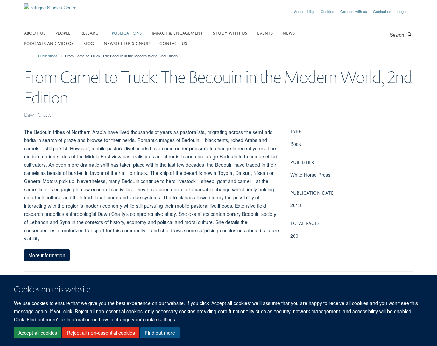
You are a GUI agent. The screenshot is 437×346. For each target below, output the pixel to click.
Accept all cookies (37, 332)
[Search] (409, 34)
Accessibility (304, 11)
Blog (88, 43)
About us (34, 32)
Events (265, 32)
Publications (127, 32)
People (62, 32)
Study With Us (230, 32)
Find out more (160, 332)
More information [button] (46, 255)
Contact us (382, 11)
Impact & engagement (177, 32)
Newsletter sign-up (127, 43)
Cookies (327, 11)
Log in (402, 11)
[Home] (30, 56)
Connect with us (353, 11)
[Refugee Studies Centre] (50, 5)
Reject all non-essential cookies (101, 332)
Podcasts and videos (48, 43)
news (289, 32)
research (91, 32)
